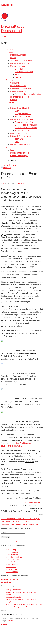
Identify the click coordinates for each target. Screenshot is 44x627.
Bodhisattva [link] (24, 353)
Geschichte (15, 83)
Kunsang (10, 621)
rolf (4, 183)
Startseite (9, 49)
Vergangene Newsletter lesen (12, 542)
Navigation (8, 5)
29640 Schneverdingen (14, 557)
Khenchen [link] (5, 223)
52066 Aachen (11, 567)
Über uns (9, 52)
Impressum (14, 150)
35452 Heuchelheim (13, 559)
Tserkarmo (19, 139)
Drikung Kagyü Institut (19, 108)
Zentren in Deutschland (9, 579)
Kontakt (18, 77)
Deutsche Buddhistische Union (28, 94)
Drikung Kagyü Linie (18, 55)
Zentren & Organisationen (21, 60)
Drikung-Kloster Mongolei (21, 144)
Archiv (3, 615)
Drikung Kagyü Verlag (19, 63)
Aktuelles (21, 183)
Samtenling (20, 111)
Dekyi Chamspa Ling (24, 114)
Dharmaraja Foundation (20, 133)
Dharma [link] (4, 234)
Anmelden (4, 624)
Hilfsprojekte (11, 105)
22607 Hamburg (12, 552)
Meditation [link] (5, 456)
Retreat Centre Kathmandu (26, 128)
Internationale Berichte (19, 97)
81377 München (12, 572)
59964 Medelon (11, 569)
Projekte (18, 74)
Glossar (13, 100)
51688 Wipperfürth (12, 564)
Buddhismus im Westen (20, 91)
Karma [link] (39, 399)
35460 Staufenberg (13, 562)
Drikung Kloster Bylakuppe (26, 125)
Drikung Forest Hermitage (14, 590)
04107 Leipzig (11, 550)
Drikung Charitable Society (21, 119)
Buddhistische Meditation (20, 88)
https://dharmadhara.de (33, 503)
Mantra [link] (33, 353)
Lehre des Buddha (18, 86)
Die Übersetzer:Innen (24, 72)
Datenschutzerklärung (19, 153)
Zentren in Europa (7, 582)
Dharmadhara (11, 102)
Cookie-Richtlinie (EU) (19, 156)
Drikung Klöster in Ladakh (21, 136)
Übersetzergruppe (17, 66)
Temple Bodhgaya (22, 130)
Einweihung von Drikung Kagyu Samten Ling (19, 524)
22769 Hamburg (12, 554)
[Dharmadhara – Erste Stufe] (6, 168)
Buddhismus (11, 80)
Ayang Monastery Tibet (24, 122)
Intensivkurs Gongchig (13, 597)
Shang (18, 142)
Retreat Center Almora (24, 116)
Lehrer (13, 58)
